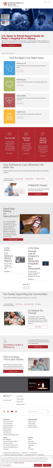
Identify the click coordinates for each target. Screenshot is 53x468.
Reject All (47, 465)
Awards (30, 439)
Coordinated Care (32, 443)
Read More (7, 271)
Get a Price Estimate (8, 421)
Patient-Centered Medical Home (11, 434)
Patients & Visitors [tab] (40, 178)
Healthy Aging (31, 423)
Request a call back (13, 239)
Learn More (11, 50)
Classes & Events (32, 421)
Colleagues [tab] (38, 304)
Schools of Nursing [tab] (28, 304)
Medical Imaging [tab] (19, 178)
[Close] (51, 457)
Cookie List (41, 455)
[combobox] (39, 412)
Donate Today (38, 347)
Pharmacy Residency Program (10, 441)
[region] (26, 31)
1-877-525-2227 (7, 400)
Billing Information (7, 427)
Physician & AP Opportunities (10, 447)
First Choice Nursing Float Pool (10, 445)
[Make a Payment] (12, 153)
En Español (30, 449)
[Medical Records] (46, 156)
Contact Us (25, 453)
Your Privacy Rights (30, 455)
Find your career (13, 371)
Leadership (30, 445)
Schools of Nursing (8, 443)
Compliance (34, 453)
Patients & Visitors (20, 404)
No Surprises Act (7, 433)
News (29, 447)
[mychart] (29, 153)
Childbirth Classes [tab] (8, 178)
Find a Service (19, 401)
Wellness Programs (32, 427)
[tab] (2, 53)
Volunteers (6, 449)
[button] (49, 1)
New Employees (7, 439)
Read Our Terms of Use (19, 462)
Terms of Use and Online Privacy (13, 455)
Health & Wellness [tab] (29, 178)
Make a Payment (7, 429)
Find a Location (20, 399)
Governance (31, 441)
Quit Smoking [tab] (18, 304)
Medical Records (7, 431)
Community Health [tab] (8, 304)
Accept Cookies (38, 465)
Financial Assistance (8, 425)
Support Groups (32, 425)
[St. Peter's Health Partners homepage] (13, 7)
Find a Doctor (19, 396)
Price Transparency (8, 423)
